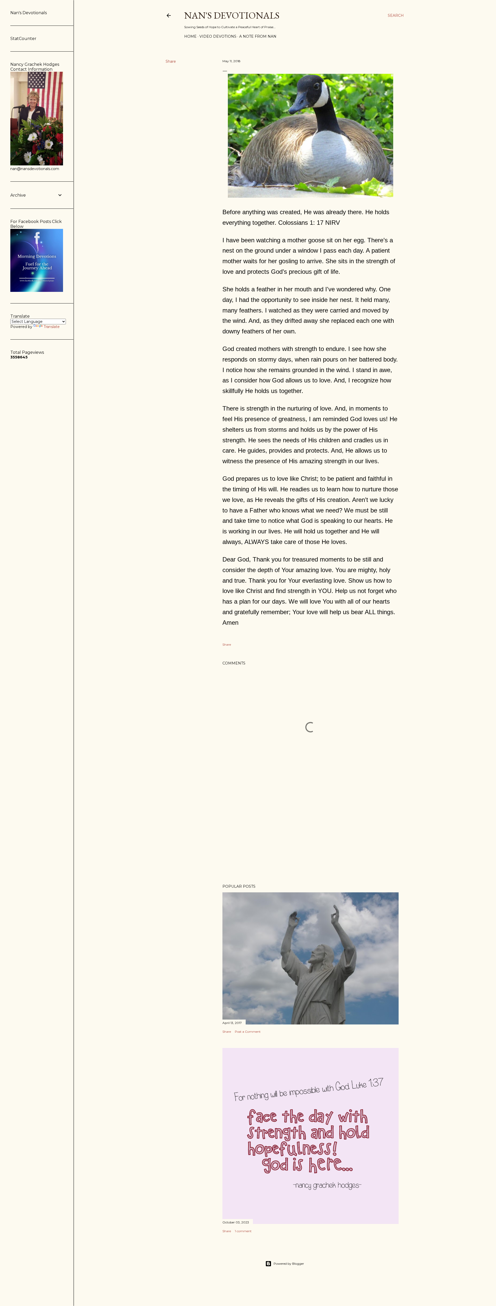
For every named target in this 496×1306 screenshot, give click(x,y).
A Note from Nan (257, 36)
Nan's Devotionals (232, 15)
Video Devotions (217, 36)
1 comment (243, 1231)
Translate (52, 326)
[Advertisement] (310, 835)
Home (190, 36)
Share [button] (171, 61)
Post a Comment (248, 1031)
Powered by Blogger (289, 1263)
